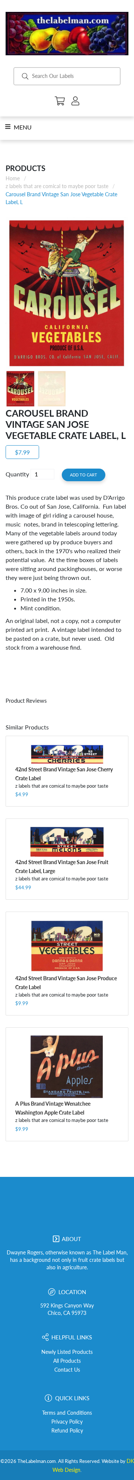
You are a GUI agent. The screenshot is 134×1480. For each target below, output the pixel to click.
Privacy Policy (67, 1422)
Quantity (17, 474)
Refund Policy (67, 1431)
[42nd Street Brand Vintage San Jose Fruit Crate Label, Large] (67, 842)
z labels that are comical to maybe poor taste (57, 186)
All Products (67, 1361)
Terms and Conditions (67, 1413)
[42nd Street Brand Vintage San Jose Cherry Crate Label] (67, 754)
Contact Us (67, 1370)
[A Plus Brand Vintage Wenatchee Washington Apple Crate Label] (67, 1067)
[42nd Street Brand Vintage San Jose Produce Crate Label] (67, 946)
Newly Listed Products (67, 1352)
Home (13, 178)
